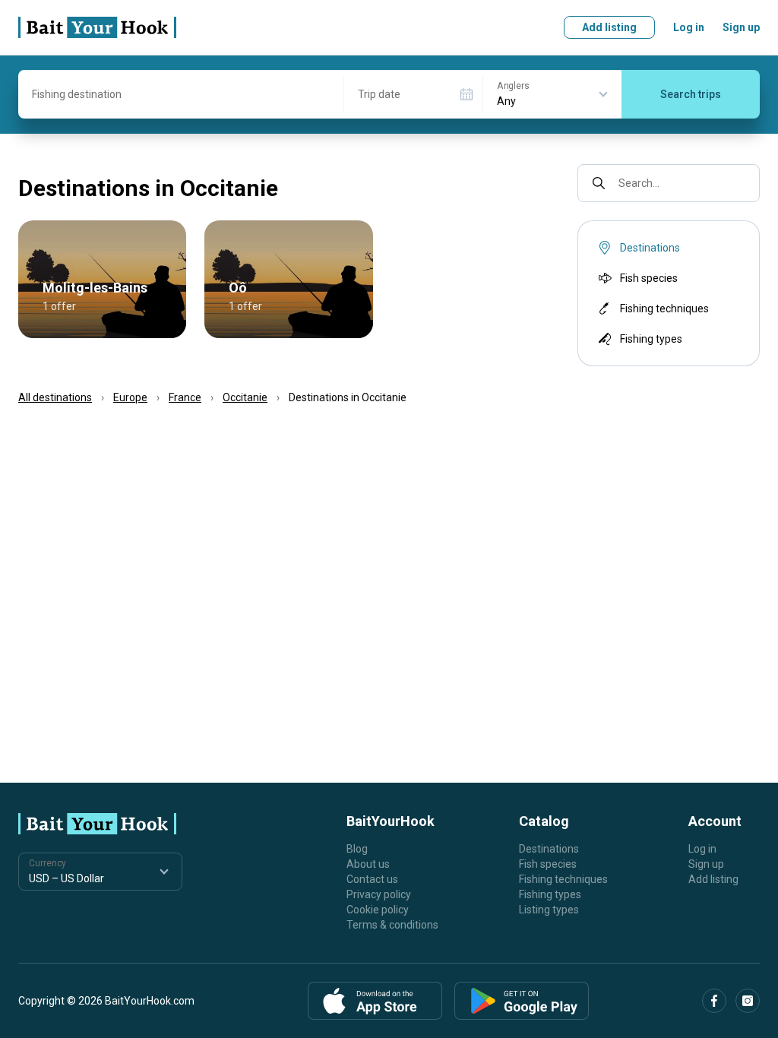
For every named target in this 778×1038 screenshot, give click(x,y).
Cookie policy (377, 910)
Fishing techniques (664, 308)
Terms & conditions (392, 925)
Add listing (609, 27)
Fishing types (651, 339)
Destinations (549, 849)
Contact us (372, 879)
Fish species (649, 278)
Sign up (741, 27)
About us (368, 864)
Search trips (690, 94)
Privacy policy (378, 894)
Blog (357, 849)
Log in (688, 27)
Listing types (549, 910)
